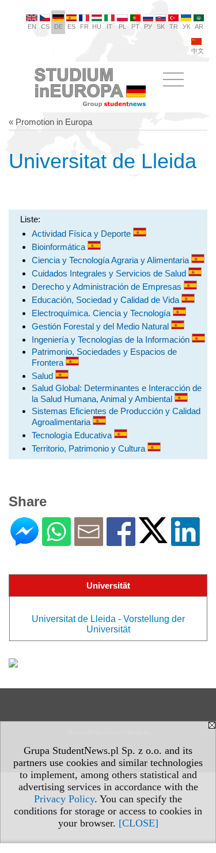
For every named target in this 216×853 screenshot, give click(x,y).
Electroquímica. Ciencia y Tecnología (102, 313)
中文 (197, 50)
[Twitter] (153, 538)
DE (58, 26)
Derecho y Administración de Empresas (108, 286)
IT (109, 26)
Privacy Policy (64, 799)
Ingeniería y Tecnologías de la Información (112, 339)
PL (122, 26)
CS (45, 26)
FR (84, 26)
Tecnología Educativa (73, 435)
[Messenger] (24, 541)
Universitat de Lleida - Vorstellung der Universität (108, 624)
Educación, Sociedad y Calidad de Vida (106, 300)
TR (173, 26)
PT (135, 26)
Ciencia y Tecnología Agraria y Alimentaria (111, 260)
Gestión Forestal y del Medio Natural (101, 326)
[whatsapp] (56, 541)
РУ (148, 26)
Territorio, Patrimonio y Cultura (89, 448)
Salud (43, 376)
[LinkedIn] (185, 541)
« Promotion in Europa (50, 122)
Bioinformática (60, 247)
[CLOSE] (138, 823)
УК (186, 26)
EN (32, 26)
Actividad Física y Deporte (82, 233)
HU (96, 26)
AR (199, 26)
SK (161, 26)
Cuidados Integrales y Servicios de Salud (110, 273)
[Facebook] (121, 541)
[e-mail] (88, 541)
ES (71, 26)
